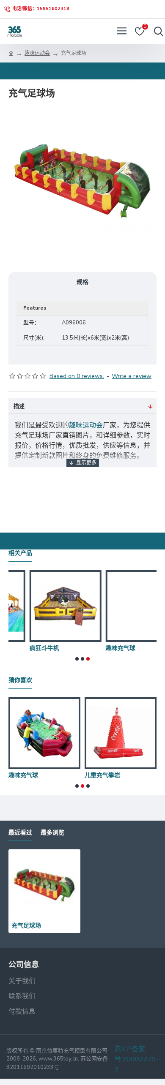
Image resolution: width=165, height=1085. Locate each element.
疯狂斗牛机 (148, 775)
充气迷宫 (112, 648)
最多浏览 (52, 832)
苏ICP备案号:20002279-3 (136, 1059)
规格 (82, 282)
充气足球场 (26, 925)
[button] (77, 659)
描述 (19, 406)
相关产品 (20, 553)
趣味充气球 (38, 648)
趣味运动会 (37, 53)
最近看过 (20, 832)
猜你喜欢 (20, 680)
